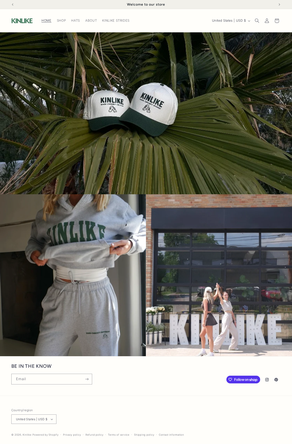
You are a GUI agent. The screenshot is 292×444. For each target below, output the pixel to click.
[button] (257, 21)
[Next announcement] (279, 4)
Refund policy (94, 434)
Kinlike (27, 434)
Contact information (171, 434)
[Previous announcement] (12, 4)
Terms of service (119, 434)
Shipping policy (144, 434)
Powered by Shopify (45, 434)
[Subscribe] (87, 379)
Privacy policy (72, 434)
